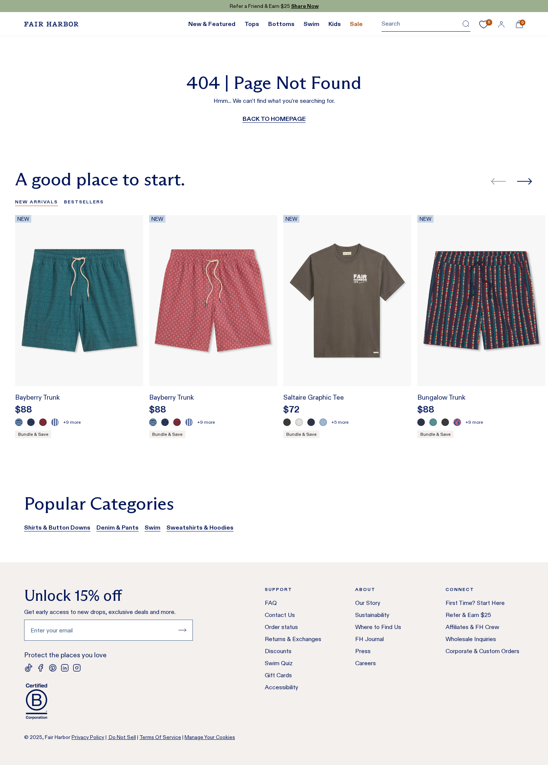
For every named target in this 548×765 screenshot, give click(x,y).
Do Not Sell (122, 737)
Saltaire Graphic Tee (313, 397)
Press (363, 651)
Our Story (367, 602)
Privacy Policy (88, 737)
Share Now (305, 6)
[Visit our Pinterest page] (52, 667)
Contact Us (280, 614)
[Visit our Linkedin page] (64, 667)
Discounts (278, 651)
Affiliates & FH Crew (472, 627)
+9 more (72, 422)
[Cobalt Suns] (457, 422)
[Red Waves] (43, 422)
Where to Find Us (378, 627)
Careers (365, 663)
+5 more (339, 422)
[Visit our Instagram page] (76, 667)
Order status (281, 627)
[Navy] (311, 422)
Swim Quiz (279, 663)
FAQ (271, 602)
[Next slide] (524, 181)
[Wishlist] (483, 24)
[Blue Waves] (19, 422)
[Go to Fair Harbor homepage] (51, 24)
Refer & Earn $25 (468, 614)
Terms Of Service (160, 737)
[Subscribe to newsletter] (182, 630)
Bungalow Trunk (441, 397)
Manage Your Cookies (210, 737)
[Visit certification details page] (108, 701)
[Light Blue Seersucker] (55, 422)
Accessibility (281, 687)
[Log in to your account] (501, 24)
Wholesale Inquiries (471, 639)
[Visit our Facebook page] (40, 667)
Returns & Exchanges (293, 639)
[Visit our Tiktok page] (28, 667)
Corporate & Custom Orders (482, 651)
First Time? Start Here (475, 602)
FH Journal (369, 639)
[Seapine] (433, 422)
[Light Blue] (323, 422)
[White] (299, 422)
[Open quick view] (129, 366)
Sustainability (372, 614)
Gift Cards (278, 675)
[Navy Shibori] (31, 422)
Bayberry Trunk (37, 397)
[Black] (287, 422)
